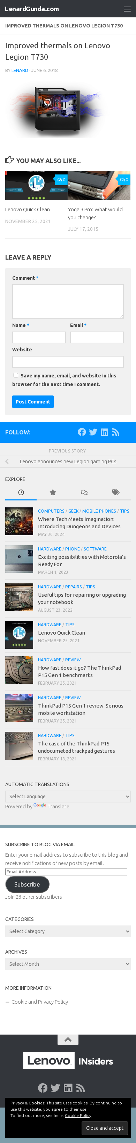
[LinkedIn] (104, 432)
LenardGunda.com (32, 9)
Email (78, 325)
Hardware (49, 549)
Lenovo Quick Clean (27, 209)
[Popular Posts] (52, 492)
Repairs (73, 587)
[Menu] (127, 8)
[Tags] (115, 492)
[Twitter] (93, 432)
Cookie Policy (78, 1115)
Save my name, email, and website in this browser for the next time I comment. (64, 380)
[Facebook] (82, 432)
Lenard (20, 70)
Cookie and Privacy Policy (40, 1002)
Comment (25, 278)
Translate (58, 806)
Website (22, 349)
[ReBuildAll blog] (115, 432)
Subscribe (27, 884)
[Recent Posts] (21, 492)
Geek (73, 511)
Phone (72, 549)
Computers (51, 511)
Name (20, 325)
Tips (124, 511)
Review (73, 660)
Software (95, 549)
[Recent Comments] (83, 492)
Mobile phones (99, 511)
